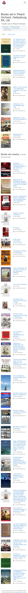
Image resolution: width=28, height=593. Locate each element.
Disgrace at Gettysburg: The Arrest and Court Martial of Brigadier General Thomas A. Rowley (19, 347)
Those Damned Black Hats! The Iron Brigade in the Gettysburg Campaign (20, 361)
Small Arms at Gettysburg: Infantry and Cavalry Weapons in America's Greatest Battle (20, 183)
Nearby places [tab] (11, 34)
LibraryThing (18, 592)
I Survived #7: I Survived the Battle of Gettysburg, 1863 (20, 509)
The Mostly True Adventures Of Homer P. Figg (20, 300)
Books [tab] (3, 34)
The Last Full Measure (20, 284)
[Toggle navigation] (25, 2)
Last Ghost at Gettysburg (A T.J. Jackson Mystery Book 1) (18, 476)
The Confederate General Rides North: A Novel (19, 377)
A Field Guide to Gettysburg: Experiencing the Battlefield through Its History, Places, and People (19, 461)
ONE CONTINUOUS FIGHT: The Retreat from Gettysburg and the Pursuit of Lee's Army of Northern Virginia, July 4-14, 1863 (19, 445)
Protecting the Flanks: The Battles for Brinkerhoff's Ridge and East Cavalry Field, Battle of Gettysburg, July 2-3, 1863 (20, 574)
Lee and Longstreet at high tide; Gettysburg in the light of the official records (20, 526)
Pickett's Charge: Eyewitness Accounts (19, 411)
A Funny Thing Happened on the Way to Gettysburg (20, 315)
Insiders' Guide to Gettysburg (18, 214)
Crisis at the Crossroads (17, 240)
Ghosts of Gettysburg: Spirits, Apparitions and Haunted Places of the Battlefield (20, 198)
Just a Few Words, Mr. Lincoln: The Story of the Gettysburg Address (20, 270)
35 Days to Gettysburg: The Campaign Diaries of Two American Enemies (19, 166)
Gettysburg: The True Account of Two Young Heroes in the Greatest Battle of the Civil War (20, 543)
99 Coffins (16, 228)
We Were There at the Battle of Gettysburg (20, 394)
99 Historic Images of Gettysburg (19, 427)
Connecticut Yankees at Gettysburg (19, 251)
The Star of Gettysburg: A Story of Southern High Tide (20, 555)
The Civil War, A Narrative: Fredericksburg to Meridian (18, 333)
